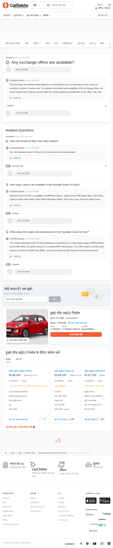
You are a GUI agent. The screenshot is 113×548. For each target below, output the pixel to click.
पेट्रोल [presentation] (8, 359)
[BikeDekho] (90, 514)
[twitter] (87, 544)
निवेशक (5, 520)
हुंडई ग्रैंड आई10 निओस (65, 313)
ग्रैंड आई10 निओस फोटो (18, 340)
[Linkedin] (109, 544)
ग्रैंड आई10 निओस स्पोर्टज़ (20, 371)
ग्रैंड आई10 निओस (13, 43)
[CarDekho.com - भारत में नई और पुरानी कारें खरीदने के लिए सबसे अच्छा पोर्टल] (15, 5)
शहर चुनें (104, 15)
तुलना (45, 419)
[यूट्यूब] (94, 544)
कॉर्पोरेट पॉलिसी (8, 516)
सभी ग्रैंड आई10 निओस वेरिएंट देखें (19, 427)
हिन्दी (99, 5)
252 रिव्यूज (60, 318)
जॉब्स (4, 503)
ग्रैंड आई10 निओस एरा (64, 371)
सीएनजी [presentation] (19, 359)
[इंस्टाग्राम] (102, 544)
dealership (75, 92)
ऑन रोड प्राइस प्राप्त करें (77, 323)
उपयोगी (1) (17, 205)
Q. (40, 61)
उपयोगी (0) (17, 98)
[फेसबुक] (81, 544)
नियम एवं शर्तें (7, 507)
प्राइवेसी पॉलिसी (8, 511)
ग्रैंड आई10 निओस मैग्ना (94, 371)
